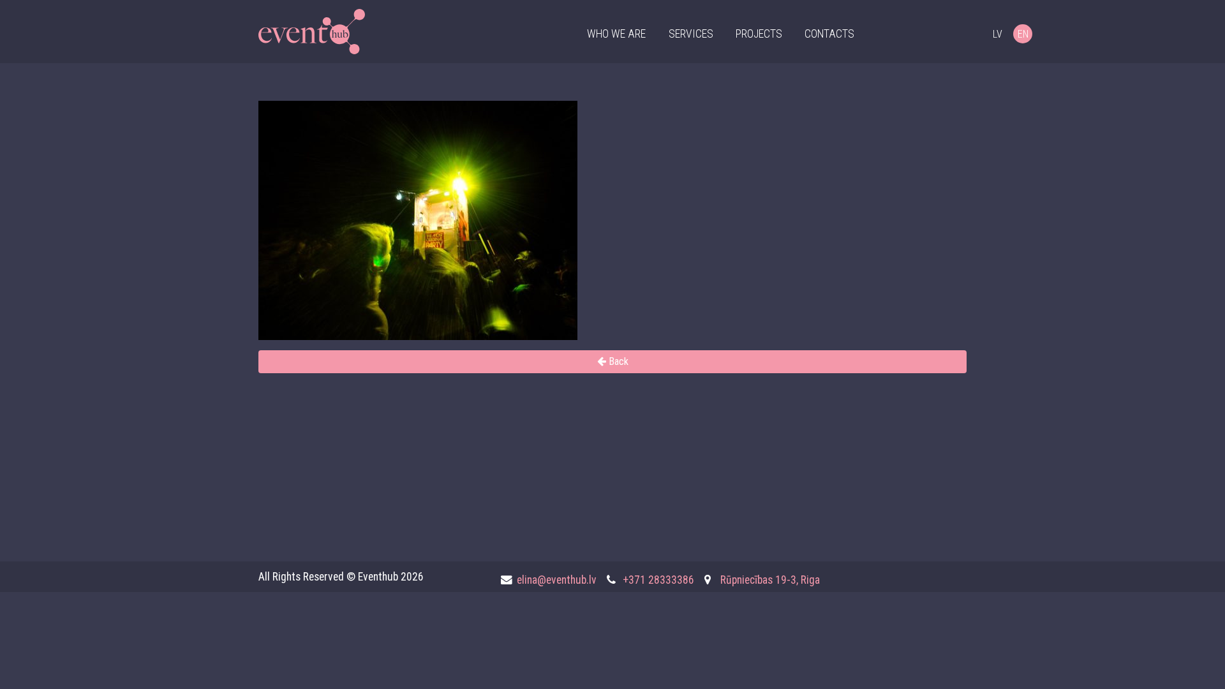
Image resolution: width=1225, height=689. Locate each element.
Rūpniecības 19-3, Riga (770, 580)
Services (691, 33)
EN (1023, 34)
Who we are (616, 33)
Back (617, 361)
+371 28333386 (658, 580)
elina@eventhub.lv (557, 580)
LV (997, 34)
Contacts (829, 33)
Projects (759, 33)
